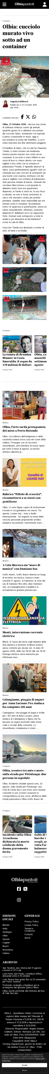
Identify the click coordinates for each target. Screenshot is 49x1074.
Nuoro (5, 946)
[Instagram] (19, 900)
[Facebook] (19, 888)
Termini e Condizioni (29, 930)
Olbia (4, 935)
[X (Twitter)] (25, 888)
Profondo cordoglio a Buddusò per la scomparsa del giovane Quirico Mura (20, 986)
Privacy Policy (31, 921)
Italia (4, 928)
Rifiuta (24, 1070)
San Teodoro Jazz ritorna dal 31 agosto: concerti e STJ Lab (22, 969)
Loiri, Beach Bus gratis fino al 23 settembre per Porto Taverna (24, 980)
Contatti (28, 934)
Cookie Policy (31, 925)
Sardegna (7, 932)
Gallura (5, 953)
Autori (27, 938)
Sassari (6, 939)
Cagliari (6, 942)
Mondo (5, 925)
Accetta (24, 1065)
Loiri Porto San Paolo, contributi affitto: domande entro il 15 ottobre (22, 975)
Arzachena (7, 949)
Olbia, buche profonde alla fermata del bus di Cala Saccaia (23, 992)
